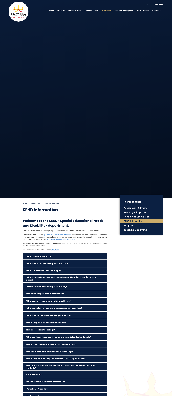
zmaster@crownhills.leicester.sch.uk (60, 239)
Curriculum (36, 203)
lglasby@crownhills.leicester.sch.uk (57, 235)
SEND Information (52, 203)
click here (55, 250)
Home (25, 203)
